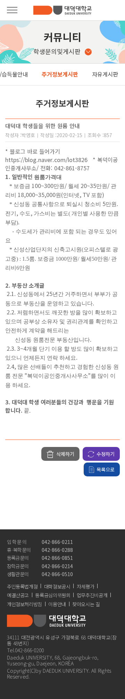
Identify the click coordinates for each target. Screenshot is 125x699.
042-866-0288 (57, 549)
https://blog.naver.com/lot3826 (46, 159)
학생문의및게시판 (57, 51)
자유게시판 (105, 74)
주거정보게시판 (60, 74)
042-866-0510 (57, 573)
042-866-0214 (57, 566)
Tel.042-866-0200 (25, 650)
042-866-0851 (57, 557)
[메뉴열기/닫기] (12, 10)
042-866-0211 (57, 541)
